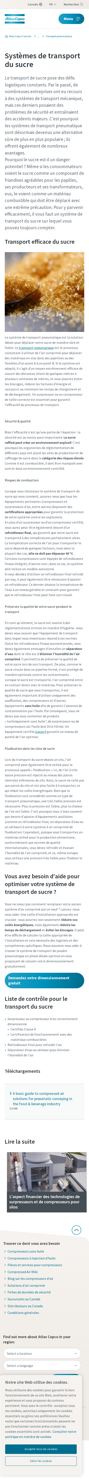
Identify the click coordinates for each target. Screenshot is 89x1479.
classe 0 (40, 731)
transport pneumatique (36, 347)
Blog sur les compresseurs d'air (30, 1278)
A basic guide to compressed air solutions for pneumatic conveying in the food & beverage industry (42, 1098)
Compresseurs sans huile (26, 1251)
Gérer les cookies (41, 1461)
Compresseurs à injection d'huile (32, 1258)
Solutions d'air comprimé (26, 1285)
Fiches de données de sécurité (29, 1292)
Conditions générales (23, 1312)
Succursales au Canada (24, 1299)
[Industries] (37, 36)
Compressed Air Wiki (23, 1272)
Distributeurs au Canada (25, 1306)
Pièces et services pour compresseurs (35, 1265)
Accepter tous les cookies (41, 1449)
